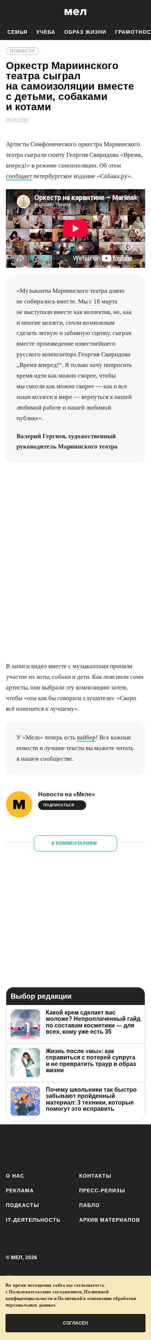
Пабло (89, 1205)
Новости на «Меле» (66, 794)
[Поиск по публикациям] (11, 12)
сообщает (19, 176)
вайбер (86, 737)
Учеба (45, 32)
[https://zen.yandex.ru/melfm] (34, 1147)
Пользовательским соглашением (45, 1291)
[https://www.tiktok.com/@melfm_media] (76, 1147)
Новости (22, 51)
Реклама (20, 1190)
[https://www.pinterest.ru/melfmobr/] (96, 1147)
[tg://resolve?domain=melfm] (14, 1147)
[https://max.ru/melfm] (137, 1147)
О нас (15, 1176)
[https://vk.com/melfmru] (55, 1147)
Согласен (75, 1323)
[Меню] (140, 12)
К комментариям (74, 843)
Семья (17, 32)
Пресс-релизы (102, 1190)
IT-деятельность (33, 1220)
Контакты (95, 1176)
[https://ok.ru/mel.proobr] (117, 1147)
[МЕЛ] (75, 12)
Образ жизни (85, 32)
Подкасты (22, 1205)
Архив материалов (109, 1220)
